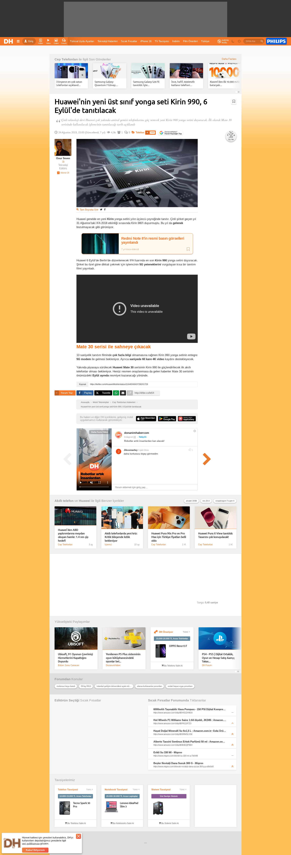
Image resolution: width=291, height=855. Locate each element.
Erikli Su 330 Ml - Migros (167, 752)
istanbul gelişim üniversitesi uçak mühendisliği (115, 686)
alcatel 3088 (191, 501)
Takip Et (142, 437)
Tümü (185, 632)
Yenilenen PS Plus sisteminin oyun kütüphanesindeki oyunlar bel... (123, 657)
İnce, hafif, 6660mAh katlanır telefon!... (183, 83)
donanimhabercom (136, 432)
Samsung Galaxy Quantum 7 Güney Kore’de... (105, 83)
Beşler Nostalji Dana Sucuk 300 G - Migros (178, 763)
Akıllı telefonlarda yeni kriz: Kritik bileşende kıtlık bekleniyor (121, 536)
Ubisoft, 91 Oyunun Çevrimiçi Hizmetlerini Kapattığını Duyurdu (75, 657)
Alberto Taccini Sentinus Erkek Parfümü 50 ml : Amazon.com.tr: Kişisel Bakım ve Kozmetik (190, 741)
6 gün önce (143, 450)
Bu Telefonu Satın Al (173, 666)
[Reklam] (276, 41)
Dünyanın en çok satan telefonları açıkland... (69, 83)
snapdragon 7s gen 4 (224, 501)
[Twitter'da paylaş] (101, 209)
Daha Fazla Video (99, 432)
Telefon (140, 132)
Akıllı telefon (64, 501)
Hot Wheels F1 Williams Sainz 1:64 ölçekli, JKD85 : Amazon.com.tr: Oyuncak (190, 720)
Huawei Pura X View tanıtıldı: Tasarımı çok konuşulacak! (215, 534)
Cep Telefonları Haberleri (123, 402)
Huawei (84, 501)
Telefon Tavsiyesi (68, 789)
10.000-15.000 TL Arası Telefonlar (75, 796)
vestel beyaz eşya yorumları (180, 686)
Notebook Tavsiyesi (116, 789)
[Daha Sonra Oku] (233, 101)
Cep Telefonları (66, 59)
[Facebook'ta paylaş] (104, 209)
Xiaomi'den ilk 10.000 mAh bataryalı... (225, 83)
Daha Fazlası (229, 59)
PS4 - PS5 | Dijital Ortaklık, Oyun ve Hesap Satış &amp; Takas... (218, 657)
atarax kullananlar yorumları (149, 686)
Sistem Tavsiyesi (161, 789)
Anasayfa (85, 402)
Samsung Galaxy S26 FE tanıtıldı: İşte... (146, 83)
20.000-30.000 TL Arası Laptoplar (122, 796)
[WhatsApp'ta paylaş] (116, 392)
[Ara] (261, 41)
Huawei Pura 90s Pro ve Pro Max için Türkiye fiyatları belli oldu (168, 536)
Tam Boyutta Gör (89, 209)
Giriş (30, 41)
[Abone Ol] (63, 172)
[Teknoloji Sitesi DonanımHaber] (8, 41)
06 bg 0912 (86, 686)
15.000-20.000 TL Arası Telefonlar (172, 638)
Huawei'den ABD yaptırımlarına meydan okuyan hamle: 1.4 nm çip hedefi (73, 535)
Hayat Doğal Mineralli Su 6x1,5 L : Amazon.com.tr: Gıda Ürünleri (190, 731)
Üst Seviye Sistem (169, 796)
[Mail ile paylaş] (123, 392)
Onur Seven (63, 158)
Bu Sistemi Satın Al (170, 823)
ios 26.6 (206, 501)
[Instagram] (118, 434)
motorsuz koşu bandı (66, 686)
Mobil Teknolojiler (101, 402)
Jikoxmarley (131, 450)
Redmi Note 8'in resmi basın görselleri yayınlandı (152, 240)
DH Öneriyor (166, 632)
